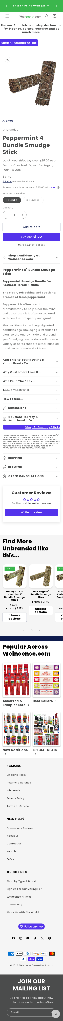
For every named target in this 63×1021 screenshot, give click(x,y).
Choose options (14, 617)
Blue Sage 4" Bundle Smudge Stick (40, 594)
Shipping (7, 181)
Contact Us (14, 843)
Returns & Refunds (19, 782)
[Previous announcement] (6, 6)
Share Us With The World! (23, 912)
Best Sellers (43, 701)
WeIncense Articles (19, 896)
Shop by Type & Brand (21, 881)
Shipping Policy (16, 775)
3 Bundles (34, 200)
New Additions (15, 750)
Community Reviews (20, 828)
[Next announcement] (56, 6)
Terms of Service (18, 806)
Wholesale (13, 790)
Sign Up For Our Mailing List (24, 889)
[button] (7, 16)
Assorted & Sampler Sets (14, 703)
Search (11, 851)
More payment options (31, 244)
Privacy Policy (15, 798)
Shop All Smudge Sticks (19, 43)
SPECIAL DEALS (45, 750)
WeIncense (25, 965)
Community (14, 904)
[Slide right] (39, 630)
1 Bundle (11, 200)
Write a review (32, 512)
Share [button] (10, 120)
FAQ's (10, 859)
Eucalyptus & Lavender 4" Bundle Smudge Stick (14, 596)
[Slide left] (24, 630)
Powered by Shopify (42, 965)
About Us (13, 835)
